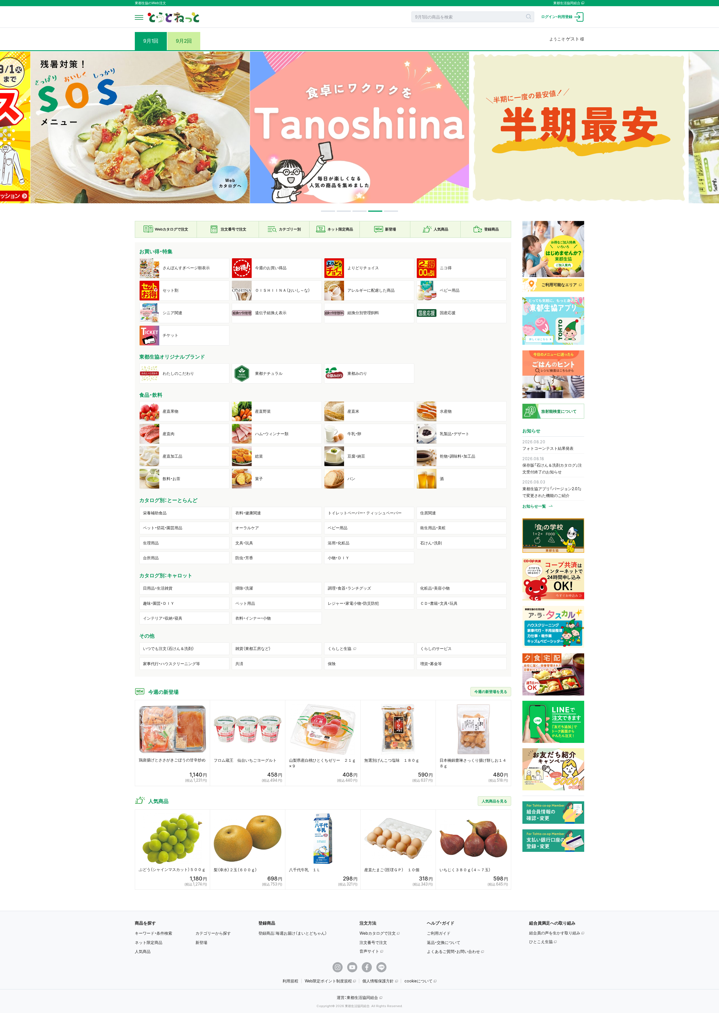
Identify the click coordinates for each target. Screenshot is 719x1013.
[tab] (328, 211)
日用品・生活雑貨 (157, 588)
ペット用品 (245, 603)
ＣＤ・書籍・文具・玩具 (439, 603)
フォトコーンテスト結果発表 (548, 448)
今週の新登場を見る (490, 692)
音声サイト (369, 951)
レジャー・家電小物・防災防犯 (353, 603)
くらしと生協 (339, 648)
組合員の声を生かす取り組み (554, 932)
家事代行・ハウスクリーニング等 (171, 663)
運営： (357, 997)
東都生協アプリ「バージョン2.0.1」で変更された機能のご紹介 (552, 492)
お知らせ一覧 (534, 506)
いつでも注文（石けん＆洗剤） (168, 648)
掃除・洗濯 (244, 588)
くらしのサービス (436, 648)
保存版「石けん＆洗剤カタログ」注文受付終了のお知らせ (552, 468)
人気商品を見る (494, 801)
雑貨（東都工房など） (253, 648)
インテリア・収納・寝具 (162, 618)
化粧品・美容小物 (435, 588)
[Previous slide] (5, 133)
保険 (332, 663)
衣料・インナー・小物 (253, 618)
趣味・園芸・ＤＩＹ (158, 603)
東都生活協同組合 (566, 3)
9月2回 (184, 41)
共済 (239, 663)
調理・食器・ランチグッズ (349, 588)
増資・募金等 (431, 663)
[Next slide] (714, 133)
